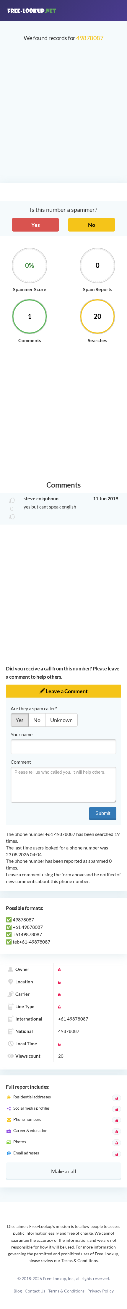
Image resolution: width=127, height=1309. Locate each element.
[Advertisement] (63, 115)
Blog (18, 1290)
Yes (35, 225)
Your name (21, 734)
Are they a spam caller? (34, 708)
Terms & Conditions (66, 1290)
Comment (21, 762)
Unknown (61, 720)
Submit (102, 813)
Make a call (63, 1171)
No (91, 225)
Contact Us (35, 1290)
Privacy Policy (100, 1290)
